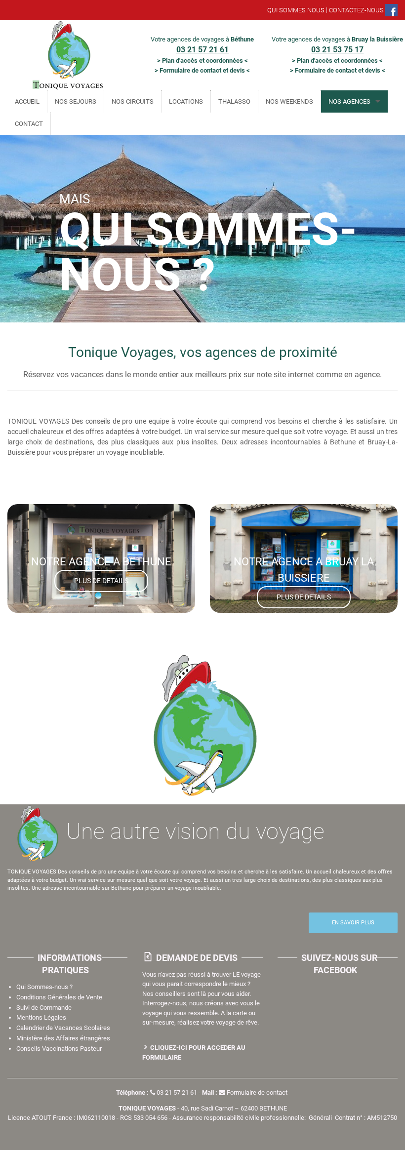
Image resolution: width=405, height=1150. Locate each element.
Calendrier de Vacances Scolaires (63, 1027)
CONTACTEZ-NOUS (356, 10)
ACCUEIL (27, 101)
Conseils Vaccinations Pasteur (59, 1048)
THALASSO (234, 101)
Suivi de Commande (44, 1007)
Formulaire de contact (257, 1092)
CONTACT (29, 123)
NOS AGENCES (349, 101)
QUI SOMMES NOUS (295, 10)
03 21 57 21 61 (177, 1092)
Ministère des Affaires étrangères (63, 1038)
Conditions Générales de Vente (59, 997)
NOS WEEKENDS (289, 101)
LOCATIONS (186, 101)
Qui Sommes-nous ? (44, 987)
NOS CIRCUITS (133, 101)
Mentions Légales (41, 1017)
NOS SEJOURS (75, 101)
